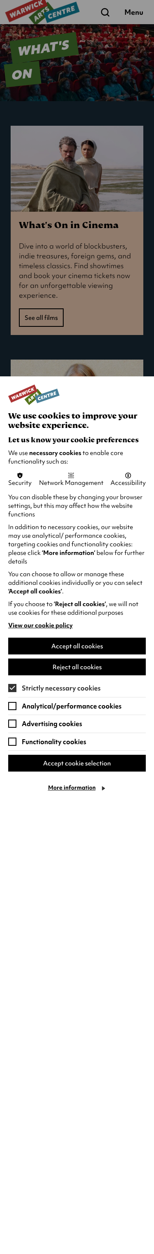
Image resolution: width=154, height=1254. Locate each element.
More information (72, 787)
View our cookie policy (40, 625)
